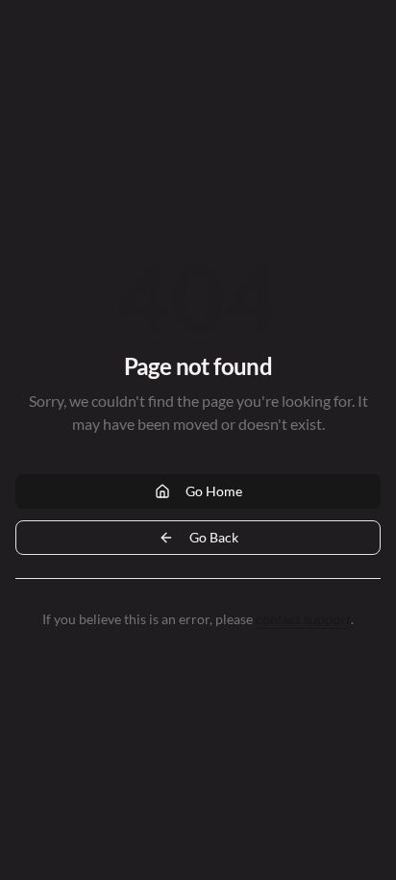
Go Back (213, 537)
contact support (303, 619)
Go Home (214, 491)
